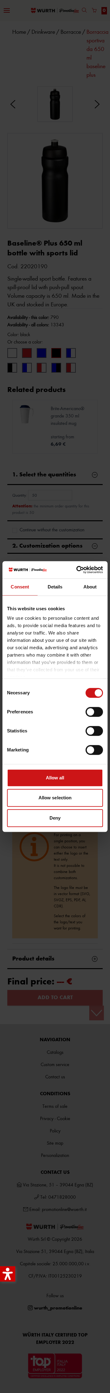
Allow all (55, 777)
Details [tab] (55, 586)
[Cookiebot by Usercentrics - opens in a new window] (77, 570)
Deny (55, 818)
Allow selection (55, 797)
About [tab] (90, 586)
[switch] (94, 712)
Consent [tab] (20, 586)
